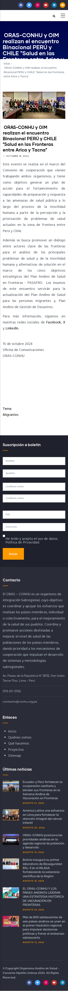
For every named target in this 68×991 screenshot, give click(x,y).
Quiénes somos (19, 738)
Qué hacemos (18, 744)
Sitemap (14, 756)
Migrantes (10, 415)
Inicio (7, 64)
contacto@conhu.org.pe (20, 701)
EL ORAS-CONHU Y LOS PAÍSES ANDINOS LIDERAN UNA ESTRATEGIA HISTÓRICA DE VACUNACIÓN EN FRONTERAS (43, 897)
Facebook (53, 322)
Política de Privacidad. (22, 542)
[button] (34, 95)
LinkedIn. (12, 328)
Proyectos (16, 750)
